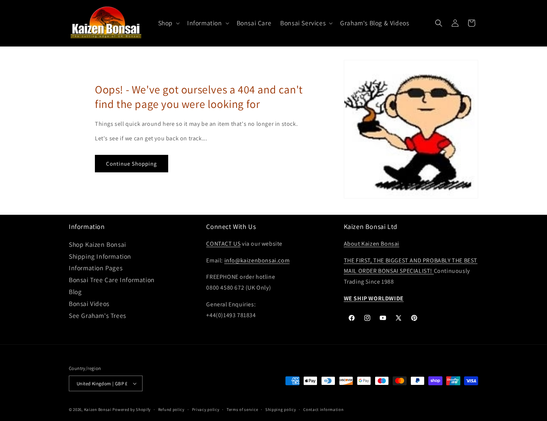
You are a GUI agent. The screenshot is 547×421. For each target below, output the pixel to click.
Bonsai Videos (89, 303)
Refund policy (171, 409)
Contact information (323, 409)
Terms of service (242, 409)
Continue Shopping (131, 163)
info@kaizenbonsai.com (257, 260)
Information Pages (95, 268)
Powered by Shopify (131, 409)
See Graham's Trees (97, 315)
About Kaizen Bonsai (371, 244)
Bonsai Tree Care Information (112, 279)
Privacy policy (206, 409)
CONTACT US (223, 244)
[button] (168, 23)
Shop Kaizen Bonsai (97, 244)
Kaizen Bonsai (98, 409)
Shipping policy (280, 409)
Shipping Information (100, 256)
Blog (75, 291)
